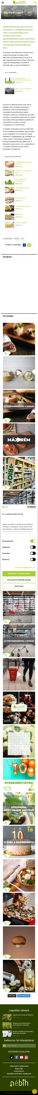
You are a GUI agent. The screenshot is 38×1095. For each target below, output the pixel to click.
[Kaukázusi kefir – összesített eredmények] (9, 80)
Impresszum (19, 1071)
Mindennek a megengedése (19, 573)
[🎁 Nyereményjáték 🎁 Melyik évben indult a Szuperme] (19, 775)
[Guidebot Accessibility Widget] (34, 1091)
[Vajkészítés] (9, 217)
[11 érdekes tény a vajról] (9, 208)
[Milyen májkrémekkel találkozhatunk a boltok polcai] (19, 339)
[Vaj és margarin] (9, 200)
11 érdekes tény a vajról (22, 206)
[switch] (33, 547)
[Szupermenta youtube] (21, 1059)
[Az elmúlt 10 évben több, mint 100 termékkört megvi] (19, 708)
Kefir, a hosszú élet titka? (23, 89)
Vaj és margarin (20, 198)
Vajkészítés (19, 214)
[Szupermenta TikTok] (12, 1059)
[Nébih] (19, 1083)
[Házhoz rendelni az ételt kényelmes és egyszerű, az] (19, 909)
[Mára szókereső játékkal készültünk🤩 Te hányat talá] (19, 741)
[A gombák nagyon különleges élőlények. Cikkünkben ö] (19, 942)
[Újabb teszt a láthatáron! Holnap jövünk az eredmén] (19, 439)
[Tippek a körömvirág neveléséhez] (7, 1017)
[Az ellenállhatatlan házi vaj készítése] (9, 164)
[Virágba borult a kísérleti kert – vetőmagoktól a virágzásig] (7, 1025)
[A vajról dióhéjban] (9, 225)
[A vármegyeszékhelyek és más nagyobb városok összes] (19, 607)
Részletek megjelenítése (23, 567)
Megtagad (19, 586)
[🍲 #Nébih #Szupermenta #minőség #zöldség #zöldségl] (19, 875)
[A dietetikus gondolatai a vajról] (9, 173)
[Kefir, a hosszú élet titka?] (9, 91)
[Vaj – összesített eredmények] (9, 181)
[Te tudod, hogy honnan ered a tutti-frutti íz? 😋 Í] (19, 976)
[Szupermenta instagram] (26, 1059)
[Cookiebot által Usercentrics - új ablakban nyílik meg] (27, 507)
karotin (17, 238)
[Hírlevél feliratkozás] (19, 1045)
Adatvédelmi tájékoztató (19, 1066)
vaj (22, 238)
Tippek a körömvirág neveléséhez (23, 1015)
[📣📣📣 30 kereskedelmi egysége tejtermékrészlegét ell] (19, 641)
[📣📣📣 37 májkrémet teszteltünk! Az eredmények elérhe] (19, 406)
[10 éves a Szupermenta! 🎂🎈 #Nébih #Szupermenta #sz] (19, 842)
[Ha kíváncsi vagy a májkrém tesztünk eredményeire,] (19, 372)
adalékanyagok (8, 238)
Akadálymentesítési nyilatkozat (19, 1074)
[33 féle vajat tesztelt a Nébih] (9, 190)
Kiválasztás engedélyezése (19, 580)
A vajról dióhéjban (21, 222)
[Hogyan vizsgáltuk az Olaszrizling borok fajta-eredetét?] (7, 1034)
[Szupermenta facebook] (16, 1059)
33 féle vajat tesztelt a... (22, 188)
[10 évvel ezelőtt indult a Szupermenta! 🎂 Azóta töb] (19, 808)
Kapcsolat (19, 1069)
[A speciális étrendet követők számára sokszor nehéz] (19, 473)
